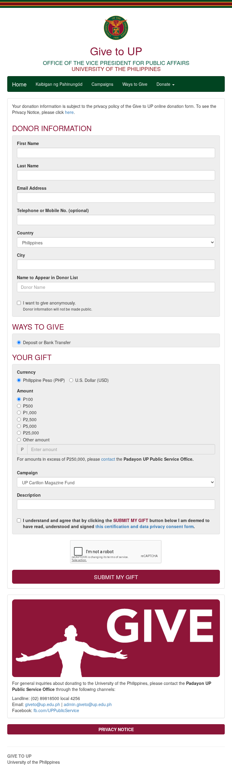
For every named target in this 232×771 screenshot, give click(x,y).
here (69, 112)
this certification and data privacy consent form (144, 526)
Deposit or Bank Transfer (47, 342)
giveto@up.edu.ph (42, 704)
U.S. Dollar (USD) (92, 380)
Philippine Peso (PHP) (44, 380)
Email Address (32, 188)
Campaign (27, 472)
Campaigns (102, 84)
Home (19, 84)
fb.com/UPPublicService (56, 710)
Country (25, 233)
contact (108, 459)
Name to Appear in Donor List (47, 277)
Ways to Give (134, 84)
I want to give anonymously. (57, 305)
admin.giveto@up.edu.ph (88, 704)
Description (29, 495)
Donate (164, 84)
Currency (26, 372)
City (21, 255)
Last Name (28, 166)
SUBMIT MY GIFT (116, 577)
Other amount (36, 440)
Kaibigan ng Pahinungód (59, 84)
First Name (28, 143)
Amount (25, 391)
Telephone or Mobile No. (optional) (53, 210)
